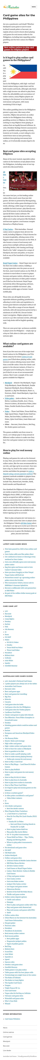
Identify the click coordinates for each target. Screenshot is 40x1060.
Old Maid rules (10, 853)
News (5, 1028)
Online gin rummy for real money (19, 759)
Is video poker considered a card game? (19, 795)
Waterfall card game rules (14, 998)
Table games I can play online (16, 970)
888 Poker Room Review (16, 863)
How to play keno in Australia (16, 780)
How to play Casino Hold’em (17, 829)
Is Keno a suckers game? (14, 793)
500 (6, 611)
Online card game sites (13, 858)
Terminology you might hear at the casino (20, 975)
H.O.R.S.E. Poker (13, 642)
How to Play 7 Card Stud (13, 762)
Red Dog (8, 946)
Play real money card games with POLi (21, 910)
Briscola (8, 699)
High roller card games (13, 743)
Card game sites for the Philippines (18, 707)
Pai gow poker (10, 923)
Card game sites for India (14, 704)
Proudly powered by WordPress (27, 1056)
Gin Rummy (9, 629)
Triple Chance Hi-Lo (12, 988)
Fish (6, 627)
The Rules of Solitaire (13, 978)
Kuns (7, 634)
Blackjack (8, 383)
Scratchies (9, 952)
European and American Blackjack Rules (19, 733)
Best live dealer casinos (15, 808)
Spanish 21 (9, 957)
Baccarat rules (10, 689)
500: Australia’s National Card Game (18, 681)
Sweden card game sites (14, 965)
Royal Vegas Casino (10, 263)
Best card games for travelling (16, 694)
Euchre (7, 624)
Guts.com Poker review (15, 881)
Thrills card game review (16, 894)
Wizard (7, 1004)
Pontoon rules (10, 926)
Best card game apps (12, 691)
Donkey (8, 621)
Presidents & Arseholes (13, 931)
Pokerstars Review (13, 889)
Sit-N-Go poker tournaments (18, 834)
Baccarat (8, 614)
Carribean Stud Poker (13, 712)
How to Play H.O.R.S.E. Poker (15, 777)
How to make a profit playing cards (18, 754)
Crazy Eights (9, 619)
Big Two (8, 697)
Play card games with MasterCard (19, 907)
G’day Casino (8, 229)
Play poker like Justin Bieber (17, 832)
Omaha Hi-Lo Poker (16, 821)
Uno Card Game (10, 991)
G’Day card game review (15, 876)
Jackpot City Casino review (16, 884)
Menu (34, 7)
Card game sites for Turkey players (17, 710)
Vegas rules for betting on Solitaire (18, 993)
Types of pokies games (15, 944)
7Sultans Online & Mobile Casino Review (21, 860)
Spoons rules (9, 962)
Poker (7, 411)
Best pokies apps (13, 939)
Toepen (8, 985)
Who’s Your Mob (11, 1001)
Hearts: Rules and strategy (14, 741)
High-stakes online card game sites (18, 746)
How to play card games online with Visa (22, 905)
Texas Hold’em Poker (15, 647)
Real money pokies (12, 936)
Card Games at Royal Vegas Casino (19, 868)
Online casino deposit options (16, 897)
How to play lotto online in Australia (18, 782)
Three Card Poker (13, 650)
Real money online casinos (15, 933)
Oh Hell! (8, 637)
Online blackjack (11, 855)
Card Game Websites (12, 1019)
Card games (7, 1037)
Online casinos (8, 1032)
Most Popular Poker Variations (16, 811)
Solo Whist (9, 660)
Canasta (8, 702)
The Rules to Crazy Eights (14, 980)
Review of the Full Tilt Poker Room (19, 892)
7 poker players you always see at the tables (21, 684)
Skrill (9, 912)
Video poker (9, 398)
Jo (5, 632)
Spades (7, 663)
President (8, 653)
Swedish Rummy (11, 666)
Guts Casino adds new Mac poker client (19, 554)
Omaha (9, 645)
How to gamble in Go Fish (14, 751)
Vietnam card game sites (14, 996)
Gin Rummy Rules (11, 738)
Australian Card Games (13, 686)
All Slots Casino (26, 523)
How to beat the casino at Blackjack (18, 749)
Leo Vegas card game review (17, 886)
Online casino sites (12, 915)
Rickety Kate (9, 655)
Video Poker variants (14, 798)
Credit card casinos (14, 899)
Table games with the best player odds (19, 972)
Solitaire (8, 658)
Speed (7, 959)
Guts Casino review (14, 879)
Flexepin (10, 902)
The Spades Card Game (13, 983)
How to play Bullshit (12, 769)
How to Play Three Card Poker (16, 785)
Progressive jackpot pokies (16, 941)
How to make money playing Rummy (18, 756)
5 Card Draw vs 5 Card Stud (16, 814)
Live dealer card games (13, 806)
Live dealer (7, 1050)
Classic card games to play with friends (19, 715)
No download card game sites (16, 847)
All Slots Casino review (15, 866)
